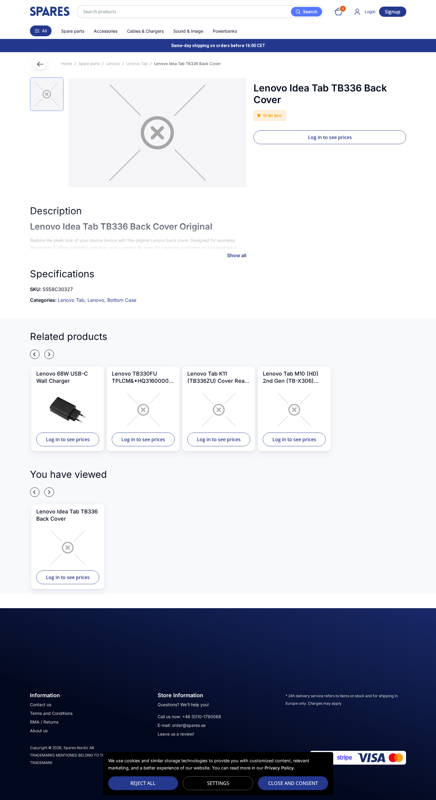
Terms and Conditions (51, 713)
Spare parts (72, 31)
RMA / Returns (44, 721)
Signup (392, 11)
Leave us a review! (176, 733)
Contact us (40, 704)
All (44, 30)
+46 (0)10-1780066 (201, 716)
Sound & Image (188, 31)
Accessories (105, 31)
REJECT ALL (143, 783)
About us (39, 730)
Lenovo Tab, (72, 300)
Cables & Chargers (145, 31)
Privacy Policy (279, 767)
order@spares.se (189, 725)
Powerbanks (225, 31)
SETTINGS (218, 783)
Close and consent (293, 783)
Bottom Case (121, 300)
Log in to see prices (330, 137)
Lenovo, (97, 300)
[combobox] (200, 11)
